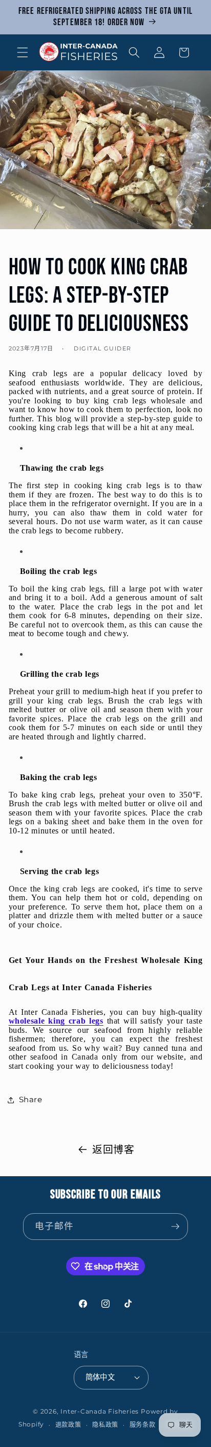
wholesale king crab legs (56, 1020)
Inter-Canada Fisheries (99, 1411)
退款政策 (68, 1425)
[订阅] (175, 1226)
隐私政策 (105, 1425)
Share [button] (31, 1099)
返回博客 (113, 1149)
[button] (22, 52)
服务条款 (143, 1425)
